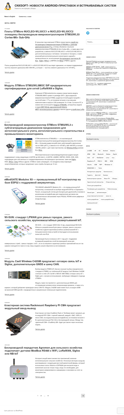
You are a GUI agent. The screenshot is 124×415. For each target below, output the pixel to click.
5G (99, 151)
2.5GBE (89, 151)
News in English (9, 16)
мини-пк (108, 196)
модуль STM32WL (60, 105)
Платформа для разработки (96, 189)
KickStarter (100, 158)
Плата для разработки (94, 185)
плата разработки (92, 199)
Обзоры (114, 178)
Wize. (40, 150)
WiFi (100, 164)
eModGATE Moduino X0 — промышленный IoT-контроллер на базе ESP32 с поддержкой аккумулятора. (42, 181)
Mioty (61, 61)
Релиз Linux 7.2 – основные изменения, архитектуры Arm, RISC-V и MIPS (98, 84)
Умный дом (90, 192)
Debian (108, 154)
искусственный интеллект (95, 196)
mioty (16, 162)
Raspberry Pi (91, 161)
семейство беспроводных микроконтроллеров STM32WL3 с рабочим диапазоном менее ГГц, (56, 44)
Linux (107, 158)
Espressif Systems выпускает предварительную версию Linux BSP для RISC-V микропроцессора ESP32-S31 (101, 62)
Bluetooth (101, 154)
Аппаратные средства (94, 171)
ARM (88, 154)
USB (95, 164)
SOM (111, 161)
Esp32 (115, 154)
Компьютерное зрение (94, 178)
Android (105, 151)
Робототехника (112, 189)
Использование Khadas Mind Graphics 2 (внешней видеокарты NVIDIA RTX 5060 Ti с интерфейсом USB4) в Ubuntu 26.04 (102, 119)
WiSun (46, 61)
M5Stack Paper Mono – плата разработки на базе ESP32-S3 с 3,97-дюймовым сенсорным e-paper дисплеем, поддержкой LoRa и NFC (101, 73)
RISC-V (100, 161)
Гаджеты (90, 175)
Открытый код (110, 182)
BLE (94, 154)
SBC (106, 161)
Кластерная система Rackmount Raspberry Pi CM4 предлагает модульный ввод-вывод (42, 306)
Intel (88, 158)
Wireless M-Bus (72, 148)
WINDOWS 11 (91, 168)
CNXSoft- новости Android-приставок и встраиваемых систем (65, 5)
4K (95, 151)
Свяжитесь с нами (25, 16)
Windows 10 (108, 164)
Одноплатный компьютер (95, 182)
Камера (105, 175)
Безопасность (108, 171)
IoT (93, 158)
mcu (113, 158)
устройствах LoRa (77, 109)
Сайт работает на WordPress (13, 411)
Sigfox (41, 61)
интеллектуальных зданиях (49, 109)
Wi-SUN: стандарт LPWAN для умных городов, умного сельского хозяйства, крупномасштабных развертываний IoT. (43, 218)
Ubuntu (89, 164)
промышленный (92, 203)
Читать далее (9, 72)
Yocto (100, 168)
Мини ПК (107, 178)
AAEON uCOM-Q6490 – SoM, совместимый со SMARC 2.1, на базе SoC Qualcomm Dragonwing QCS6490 (101, 68)
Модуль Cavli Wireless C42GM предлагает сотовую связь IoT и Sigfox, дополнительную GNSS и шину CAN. (42, 262)
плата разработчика (107, 199)
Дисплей (98, 175)
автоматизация (101, 192)
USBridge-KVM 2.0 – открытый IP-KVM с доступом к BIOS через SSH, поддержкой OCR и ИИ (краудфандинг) (101, 114)
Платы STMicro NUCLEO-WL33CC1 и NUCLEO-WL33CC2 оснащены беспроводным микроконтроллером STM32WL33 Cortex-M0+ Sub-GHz (42, 34)
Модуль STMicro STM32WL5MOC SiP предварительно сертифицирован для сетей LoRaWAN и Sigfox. (37, 87)
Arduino (112, 151)
